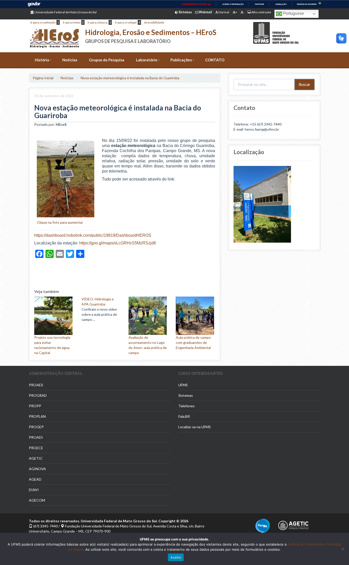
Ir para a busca (98, 22)
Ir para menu (71, 22)
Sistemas (185, 395)
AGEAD (35, 479)
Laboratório (146, 60)
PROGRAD (38, 395)
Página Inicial (43, 78)
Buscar (304, 84)
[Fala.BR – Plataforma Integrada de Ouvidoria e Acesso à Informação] (262, 525)
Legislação (280, 4)
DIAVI (34, 490)
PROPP (35, 406)
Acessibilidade (154, 22)
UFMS (183, 385)
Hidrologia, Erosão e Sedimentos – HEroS (150, 32)
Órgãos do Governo (307, 4)
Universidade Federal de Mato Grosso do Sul (65, 12)
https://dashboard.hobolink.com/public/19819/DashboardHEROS (92, 235)
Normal (223, 12)
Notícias (69, 60)
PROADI (36, 437)
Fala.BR (184, 416)
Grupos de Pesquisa (106, 60)
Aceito (175, 557)
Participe (259, 4)
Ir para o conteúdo (42, 22)
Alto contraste (261, 12)
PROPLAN (37, 416)
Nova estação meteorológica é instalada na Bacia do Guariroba (130, 78)
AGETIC (36, 458)
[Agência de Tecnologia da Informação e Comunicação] (293, 524)
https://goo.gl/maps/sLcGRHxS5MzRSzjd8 (117, 243)
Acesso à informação (232, 4)
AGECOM (37, 500)
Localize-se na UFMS (194, 427)
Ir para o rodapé (126, 22)
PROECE (36, 448)
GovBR (34, 4)
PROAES (36, 385)
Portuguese (293, 13)
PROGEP (36, 427)
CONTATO (214, 60)
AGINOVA (37, 469)
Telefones (186, 406)
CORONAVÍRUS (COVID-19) (196, 4)
